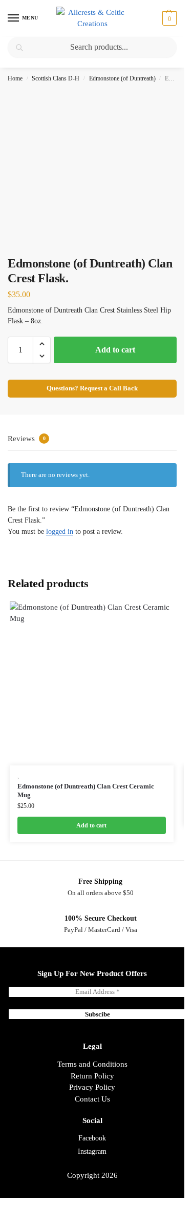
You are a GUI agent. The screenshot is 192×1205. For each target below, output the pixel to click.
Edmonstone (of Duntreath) (122, 78)
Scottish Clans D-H (55, 78)
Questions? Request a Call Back (92, 388)
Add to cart (115, 349)
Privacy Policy (92, 1087)
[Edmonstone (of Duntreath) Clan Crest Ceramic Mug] (92, 683)
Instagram (92, 1151)
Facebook (92, 1138)
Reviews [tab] (27, 438)
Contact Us (92, 1099)
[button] (168, 18)
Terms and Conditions (92, 1064)
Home (15, 78)
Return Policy (92, 1076)
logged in (59, 531)
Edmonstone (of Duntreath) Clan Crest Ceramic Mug (85, 790)
